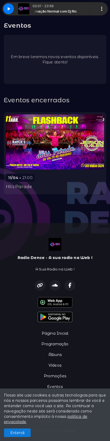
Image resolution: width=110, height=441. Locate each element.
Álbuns (55, 354)
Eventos (54, 386)
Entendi (17, 432)
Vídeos (55, 365)
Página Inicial (55, 333)
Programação (54, 344)
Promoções (55, 376)
